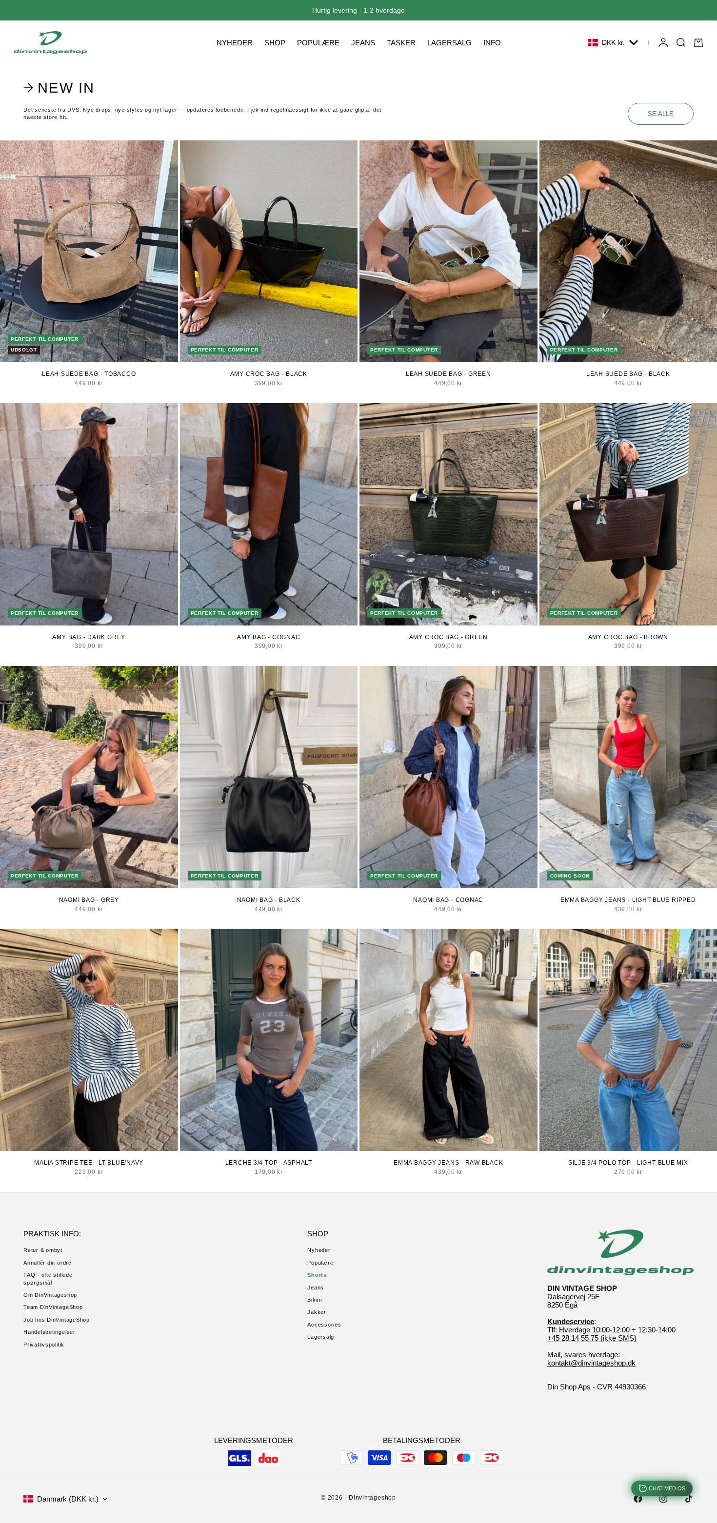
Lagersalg (320, 1337)
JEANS (363, 43)
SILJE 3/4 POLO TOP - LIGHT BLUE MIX (628, 1162)
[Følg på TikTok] (689, 1498)
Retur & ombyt (42, 1250)
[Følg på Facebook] (638, 1498)
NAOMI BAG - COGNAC (448, 900)
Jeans (315, 1287)
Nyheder (318, 1250)
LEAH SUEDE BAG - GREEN (448, 374)
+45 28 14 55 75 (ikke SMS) (592, 1338)
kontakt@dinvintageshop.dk (591, 1363)
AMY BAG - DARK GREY (88, 637)
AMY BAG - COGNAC (268, 637)
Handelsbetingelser (49, 1332)
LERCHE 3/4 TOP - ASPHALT (268, 1162)
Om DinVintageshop (50, 1295)
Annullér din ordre (47, 1263)
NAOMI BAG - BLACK (268, 900)
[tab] (60, 87)
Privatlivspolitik (43, 1344)
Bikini (314, 1300)
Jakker (316, 1312)
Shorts (317, 1275)
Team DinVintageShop (53, 1307)
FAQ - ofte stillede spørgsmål (48, 1278)
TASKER (401, 43)
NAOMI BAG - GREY (89, 900)
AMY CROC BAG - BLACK (268, 374)
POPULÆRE (318, 43)
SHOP (274, 43)
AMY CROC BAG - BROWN (628, 637)
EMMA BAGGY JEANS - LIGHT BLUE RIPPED (628, 900)
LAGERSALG (449, 43)
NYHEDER (235, 43)
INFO (492, 43)
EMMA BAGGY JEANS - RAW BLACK (448, 1162)
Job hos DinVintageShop (56, 1320)
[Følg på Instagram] (663, 1498)
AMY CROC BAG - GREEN (448, 637)
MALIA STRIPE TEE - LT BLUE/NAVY (88, 1162)
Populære (320, 1263)
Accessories (324, 1325)
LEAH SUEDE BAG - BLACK (628, 374)
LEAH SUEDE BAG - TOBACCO (89, 374)
